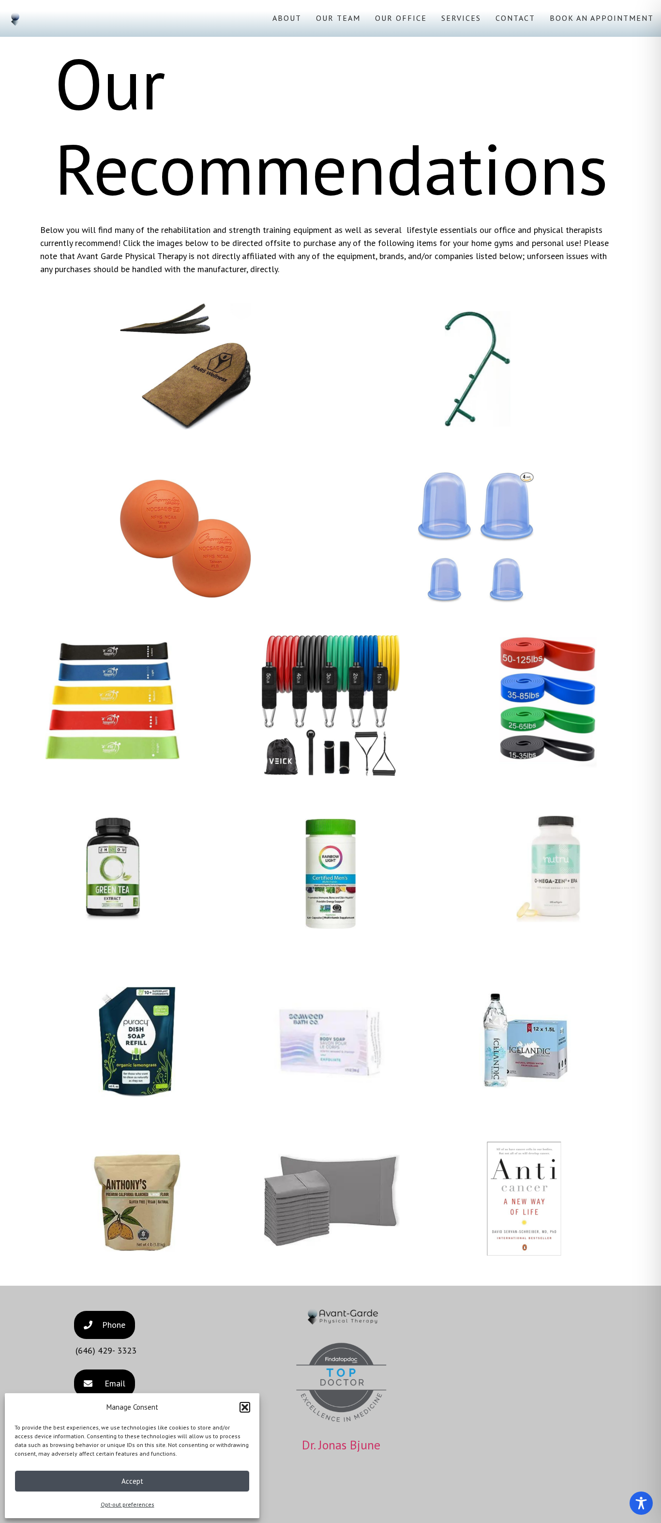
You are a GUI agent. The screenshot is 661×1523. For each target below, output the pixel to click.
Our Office (401, 18)
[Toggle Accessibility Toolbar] (641, 1503)
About (286, 18)
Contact (515, 18)
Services (461, 18)
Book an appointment (602, 18)
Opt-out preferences (127, 1504)
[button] (245, 1407)
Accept (132, 1481)
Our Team (338, 18)
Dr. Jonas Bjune (341, 1445)
